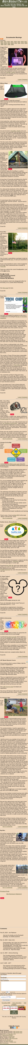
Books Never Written (8, 1035)
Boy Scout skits (13, 1038)
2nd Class (13, 5)
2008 (2, 44)
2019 (18, 41)
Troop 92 (3, 266)
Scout (2, 5)
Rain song (11, 1037)
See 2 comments (7, 826)
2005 (12, 44)
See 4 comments (7, 518)
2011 (19, 43)
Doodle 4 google (11, 637)
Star (23, 5)
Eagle (14, 6)
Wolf (11, 4)
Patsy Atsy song (12, 1033)
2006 (8, 44)
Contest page (4, 419)
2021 (12, 41)
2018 (22, 41)
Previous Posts (4, 891)
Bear (15, 4)
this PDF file (9, 565)
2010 (22, 43)
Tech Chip (17, 365)
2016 (2, 43)
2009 (25, 43)
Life (26, 5)
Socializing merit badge (17, 1005)
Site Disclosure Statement (14, 894)
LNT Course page (8, 686)
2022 (8, 41)
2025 (1, 41)
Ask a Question (16, 1003)
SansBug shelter (16, 131)
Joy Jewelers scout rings (9, 423)
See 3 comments (7, 887)
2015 (5, 43)
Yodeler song (13, 1042)
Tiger (8, 4)
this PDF (16, 515)
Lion (5, 4)
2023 (5, 41)
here (12, 259)
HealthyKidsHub (5, 569)
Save (11, 66)
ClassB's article (10, 72)
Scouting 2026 (6, 1003)
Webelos (19, 4)
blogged (15, 561)
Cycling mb (11, 1036)
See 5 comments (7, 438)
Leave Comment (22, 79)
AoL (23, 4)
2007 (5, 44)
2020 (15, 41)
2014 (8, 43)
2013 (12, 43)
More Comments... (4, 1043)
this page (5, 288)
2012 (15, 43)
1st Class (19, 5)
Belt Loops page (15, 464)
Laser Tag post (7, 1039)
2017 (25, 41)
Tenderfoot (7, 5)
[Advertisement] (14, 21)
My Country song (18, 1031)
